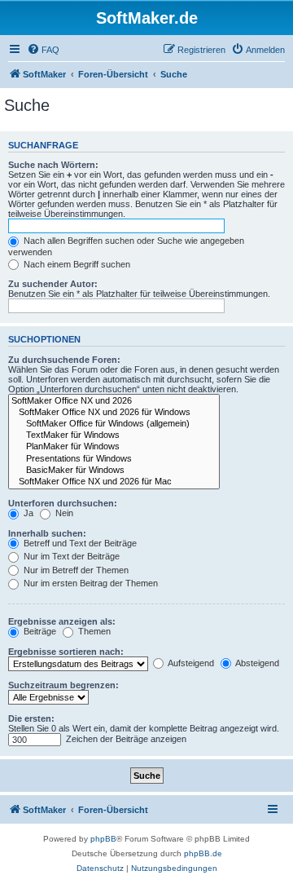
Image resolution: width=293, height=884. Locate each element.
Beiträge (38, 631)
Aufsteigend (190, 663)
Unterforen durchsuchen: (62, 503)
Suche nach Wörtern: (53, 165)
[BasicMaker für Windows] (114, 470)
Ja (27, 513)
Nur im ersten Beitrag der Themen (89, 583)
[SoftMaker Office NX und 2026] (114, 401)
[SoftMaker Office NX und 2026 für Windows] (114, 412)
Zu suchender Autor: (53, 284)
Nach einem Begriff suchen (75, 264)
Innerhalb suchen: (47, 533)
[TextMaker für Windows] (114, 435)
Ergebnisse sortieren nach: (66, 651)
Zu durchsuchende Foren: (64, 360)
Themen (93, 631)
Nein (63, 513)
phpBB (103, 838)
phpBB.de (203, 853)
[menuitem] (43, 50)
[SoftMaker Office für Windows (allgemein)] (114, 424)
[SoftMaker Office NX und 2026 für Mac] (114, 482)
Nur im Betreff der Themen (75, 570)
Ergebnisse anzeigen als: (62, 621)
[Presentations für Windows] (114, 459)
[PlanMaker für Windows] (114, 447)
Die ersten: (31, 718)
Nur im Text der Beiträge (70, 556)
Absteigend (256, 663)
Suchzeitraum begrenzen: (63, 685)
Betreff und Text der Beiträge (79, 543)
